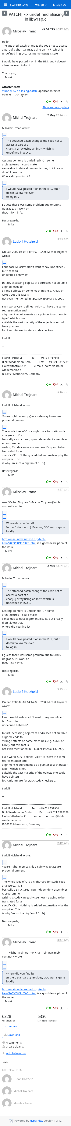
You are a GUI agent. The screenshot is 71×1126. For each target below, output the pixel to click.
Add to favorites (16, 1053)
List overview (10, 1026)
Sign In (42, 4)
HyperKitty (36, 1120)
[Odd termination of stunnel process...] (4, 13)
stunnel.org (19, 4)
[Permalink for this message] (67, 101)
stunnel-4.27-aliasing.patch (19, 91)
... (4, 135)
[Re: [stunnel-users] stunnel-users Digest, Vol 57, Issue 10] (66, 13)
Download (13, 1035)
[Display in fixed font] (61, 102)
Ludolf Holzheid (25, 241)
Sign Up (61, 4)
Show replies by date (56, 107)
